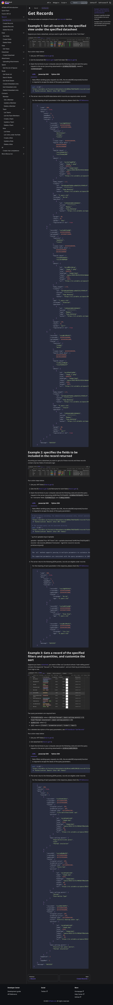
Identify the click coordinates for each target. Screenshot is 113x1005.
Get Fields (6, 36)
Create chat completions (11, 151)
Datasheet (5, 52)
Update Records (8, 26)
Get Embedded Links (10, 87)
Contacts (5, 93)
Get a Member (9, 100)
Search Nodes (7, 77)
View (3, 46)
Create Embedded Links (11, 84)
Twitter (43, 991)
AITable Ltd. (52, 1001)
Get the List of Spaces (10, 68)
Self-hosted (102, 3)
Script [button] (63, 3)
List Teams (7, 112)
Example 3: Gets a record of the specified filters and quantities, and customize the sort (102, 23)
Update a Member (10, 103)
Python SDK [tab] (55, 74)
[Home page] (29, 8)
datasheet (45, 665)
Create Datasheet (8, 55)
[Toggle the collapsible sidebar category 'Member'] (24, 96)
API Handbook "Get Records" (74, 729)
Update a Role (8, 141)
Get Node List (7, 74)
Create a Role (8, 138)
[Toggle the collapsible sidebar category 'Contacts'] (24, 93)
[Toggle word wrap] (84, 86)
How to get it (48, 56)
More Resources (7, 154)
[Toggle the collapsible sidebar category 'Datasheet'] (24, 52)
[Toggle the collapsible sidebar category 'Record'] (24, 17)
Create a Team (8, 119)
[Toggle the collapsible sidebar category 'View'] (24, 45)
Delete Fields (7, 42)
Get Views (6, 49)
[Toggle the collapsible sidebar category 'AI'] (24, 147)
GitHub (92, 3)
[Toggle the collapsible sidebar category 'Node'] (24, 71)
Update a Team (9, 122)
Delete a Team (8, 125)
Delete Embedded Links (11, 90)
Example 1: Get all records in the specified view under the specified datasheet (101, 11)
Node (3, 71)
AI (2, 147)
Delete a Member (9, 106)
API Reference (83, 100)
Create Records (8, 23)
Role (4, 128)
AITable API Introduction (10, 7)
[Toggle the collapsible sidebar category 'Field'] (24, 32)
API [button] (48, 3)
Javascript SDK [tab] (43, 74)
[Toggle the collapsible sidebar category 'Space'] (24, 64)
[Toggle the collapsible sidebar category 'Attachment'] (24, 58)
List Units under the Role (12, 135)
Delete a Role (8, 144)
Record (4, 17)
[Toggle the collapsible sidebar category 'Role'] (24, 128)
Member (6, 97)
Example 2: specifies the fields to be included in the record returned (102, 17)
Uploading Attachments (11, 62)
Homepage (78, 991)
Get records (61, 19)
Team (4, 109)
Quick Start (5, 11)
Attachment (6, 58)
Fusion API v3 (6, 14)
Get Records (7, 20)
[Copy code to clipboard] (87, 86)
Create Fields (7, 39)
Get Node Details (8, 81)
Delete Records (8, 30)
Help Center (79, 994)
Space (4, 65)
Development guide (14, 991)
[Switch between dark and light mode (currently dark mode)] (110, 2)
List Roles (7, 132)
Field (3, 33)
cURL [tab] (34, 74)
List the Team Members (12, 116)
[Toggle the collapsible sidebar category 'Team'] (24, 109)
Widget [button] (55, 3)
